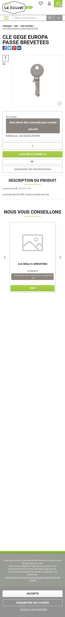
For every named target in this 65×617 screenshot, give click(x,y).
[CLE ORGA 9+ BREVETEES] (32, 242)
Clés (16, 26)
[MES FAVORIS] (40, 3)
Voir (32, 288)
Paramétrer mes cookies (32, 602)
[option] (5, 58)
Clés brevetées (26, 26)
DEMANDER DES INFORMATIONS (32, 169)
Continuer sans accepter (33, 609)
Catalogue (7, 26)
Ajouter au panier (31, 154)
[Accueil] (18, 7)
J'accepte (32, 593)
